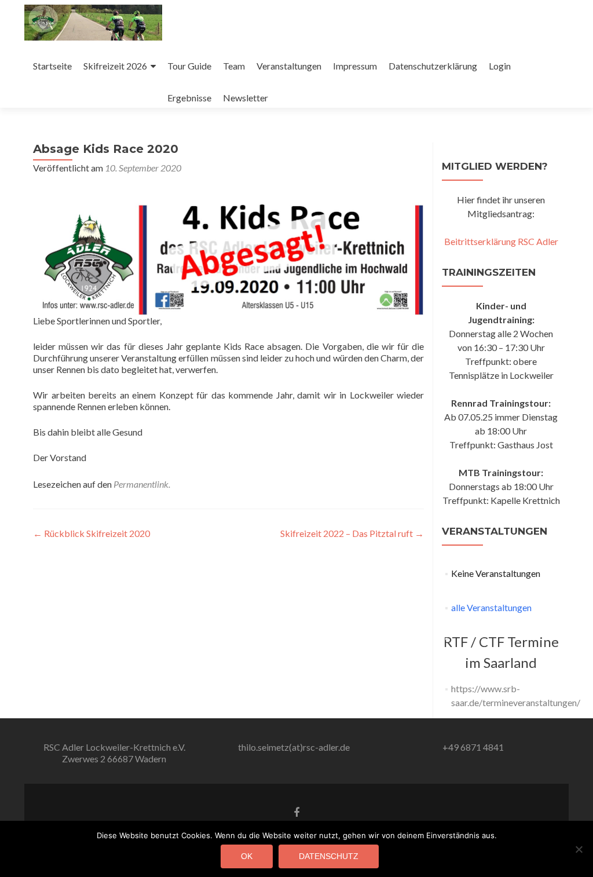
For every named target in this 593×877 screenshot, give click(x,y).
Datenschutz (328, 856)
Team (234, 65)
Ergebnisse (189, 97)
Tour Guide (189, 65)
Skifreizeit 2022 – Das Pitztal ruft (352, 533)
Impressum (355, 65)
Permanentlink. (142, 483)
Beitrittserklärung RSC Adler (501, 241)
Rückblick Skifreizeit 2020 (91, 533)
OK (246, 856)
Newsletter (245, 97)
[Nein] (578, 849)
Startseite (52, 65)
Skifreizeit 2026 (115, 65)
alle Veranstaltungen (491, 607)
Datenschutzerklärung (433, 65)
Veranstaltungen (289, 65)
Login (500, 65)
